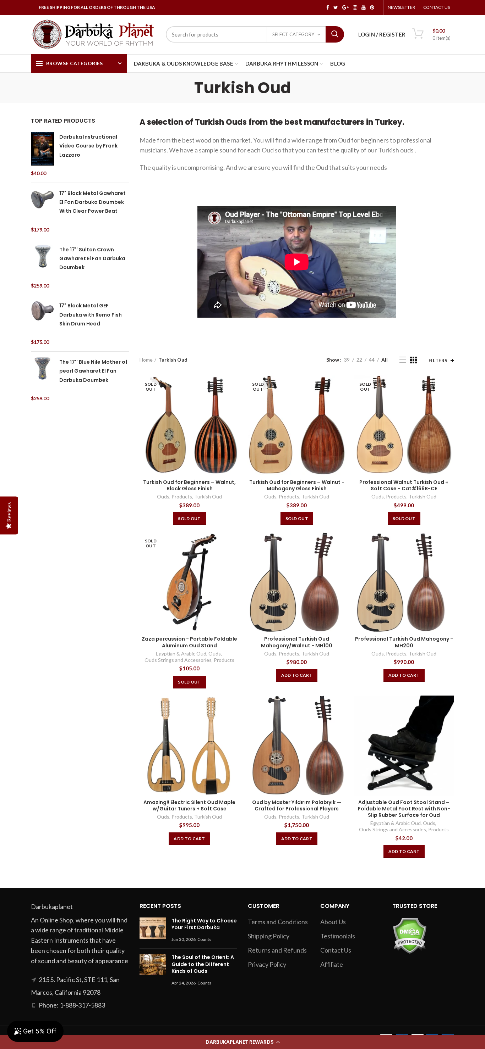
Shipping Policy (268, 936)
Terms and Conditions (278, 922)
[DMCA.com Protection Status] (409, 935)
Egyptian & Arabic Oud (181, 654)
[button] (242, 1042)
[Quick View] (234, 387)
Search (335, 34)
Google (345, 7)
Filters (438, 360)
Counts (204, 939)
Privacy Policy (267, 964)
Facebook (327, 7)
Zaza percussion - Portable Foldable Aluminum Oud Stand (189, 642)
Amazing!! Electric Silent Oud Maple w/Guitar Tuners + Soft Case (189, 805)
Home (146, 360)
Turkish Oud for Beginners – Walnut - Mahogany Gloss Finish (296, 485)
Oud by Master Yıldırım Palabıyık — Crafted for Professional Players (296, 805)
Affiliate (331, 964)
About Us (333, 922)
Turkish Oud (208, 496)
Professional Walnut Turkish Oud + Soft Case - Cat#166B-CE (403, 485)
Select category (293, 34)
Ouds (163, 496)
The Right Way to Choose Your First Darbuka (204, 924)
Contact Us (436, 7)
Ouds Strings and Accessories (178, 660)
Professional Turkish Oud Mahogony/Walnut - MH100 (296, 642)
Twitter (335, 7)
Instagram (355, 7)
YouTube (363, 7)
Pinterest (372, 7)
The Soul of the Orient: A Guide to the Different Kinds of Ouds (202, 964)
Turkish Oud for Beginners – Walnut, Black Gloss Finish (189, 485)
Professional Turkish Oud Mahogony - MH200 (404, 642)
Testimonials (337, 936)
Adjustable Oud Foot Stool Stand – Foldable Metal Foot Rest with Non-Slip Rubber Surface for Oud (404, 809)
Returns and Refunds (277, 950)
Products (181, 496)
